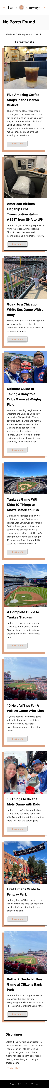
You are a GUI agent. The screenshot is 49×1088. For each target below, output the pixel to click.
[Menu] (4, 7)
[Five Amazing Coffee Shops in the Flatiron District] (25, 68)
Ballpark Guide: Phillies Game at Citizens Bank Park (24, 984)
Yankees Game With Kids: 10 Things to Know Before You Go (23, 504)
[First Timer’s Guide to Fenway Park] (25, 862)
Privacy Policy (13, 1068)
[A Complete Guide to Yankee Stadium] (25, 585)
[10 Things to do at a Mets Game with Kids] (25, 772)
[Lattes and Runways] (24, 7)
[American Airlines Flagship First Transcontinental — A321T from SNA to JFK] (25, 177)
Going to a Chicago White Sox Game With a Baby (25, 309)
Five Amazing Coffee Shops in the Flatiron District (23, 100)
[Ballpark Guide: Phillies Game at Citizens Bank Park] (25, 952)
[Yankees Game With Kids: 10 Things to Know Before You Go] (25, 478)
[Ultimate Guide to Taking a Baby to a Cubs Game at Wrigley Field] (25, 367)
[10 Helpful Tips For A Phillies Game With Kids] (25, 678)
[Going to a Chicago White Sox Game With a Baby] (25, 277)
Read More (19, 144)
